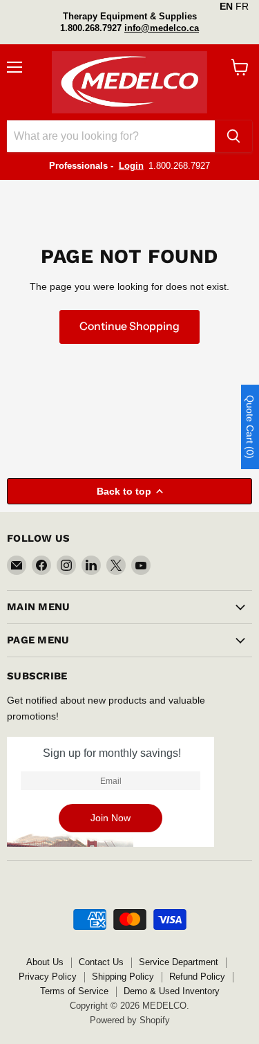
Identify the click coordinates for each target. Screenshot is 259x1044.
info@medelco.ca (161, 28)
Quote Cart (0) (250, 427)
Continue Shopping (129, 326)
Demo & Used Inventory (172, 991)
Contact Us (101, 962)
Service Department (178, 962)
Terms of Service (74, 991)
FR (242, 6)
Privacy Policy (48, 976)
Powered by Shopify (130, 1020)
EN (226, 6)
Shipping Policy (123, 976)
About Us (45, 962)
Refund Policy (197, 976)
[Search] (233, 136)
